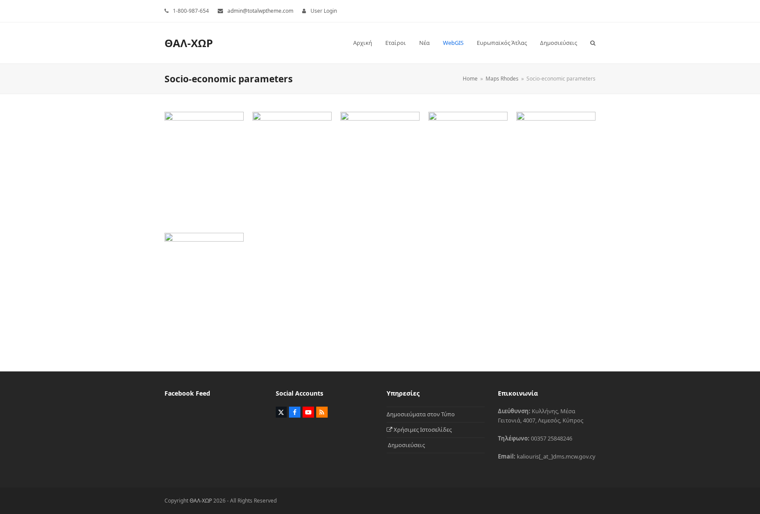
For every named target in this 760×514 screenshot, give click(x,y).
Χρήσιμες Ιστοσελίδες (422, 429)
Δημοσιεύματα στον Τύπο (421, 414)
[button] (593, 43)
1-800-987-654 (191, 11)
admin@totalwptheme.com (260, 11)
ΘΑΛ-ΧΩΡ (188, 43)
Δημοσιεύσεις (406, 445)
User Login (324, 11)
